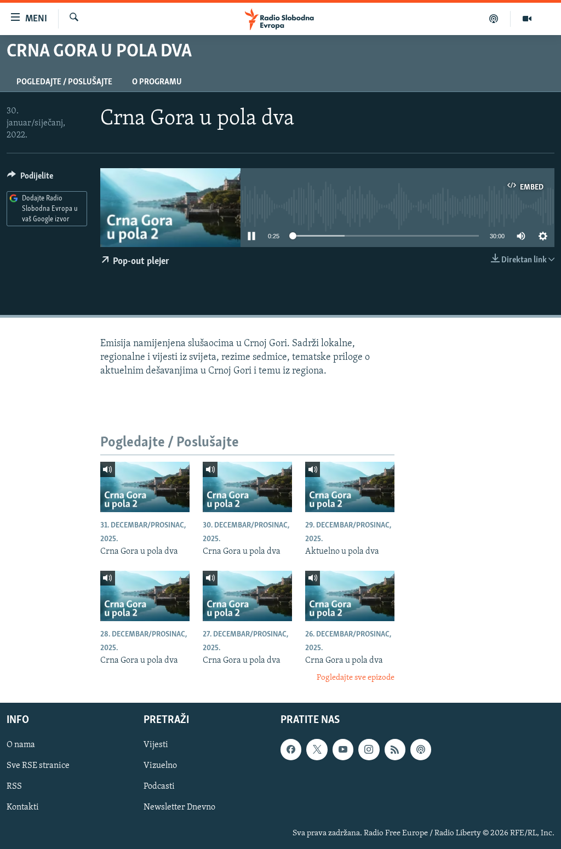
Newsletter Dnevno (179, 807)
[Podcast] (494, 18)
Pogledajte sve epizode (355, 678)
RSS (14, 786)
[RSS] (395, 749)
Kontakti (23, 807)
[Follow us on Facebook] (290, 749)
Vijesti (156, 745)
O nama (21, 745)
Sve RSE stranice (38, 765)
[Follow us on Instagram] (368, 749)
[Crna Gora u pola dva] (145, 487)
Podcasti (159, 786)
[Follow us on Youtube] (343, 749)
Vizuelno (160, 765)
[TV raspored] (420, 749)
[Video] (527, 18)
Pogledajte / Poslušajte (64, 82)
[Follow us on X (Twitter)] (316, 749)
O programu (157, 82)
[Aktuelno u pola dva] (349, 487)
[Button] (30, 178)
